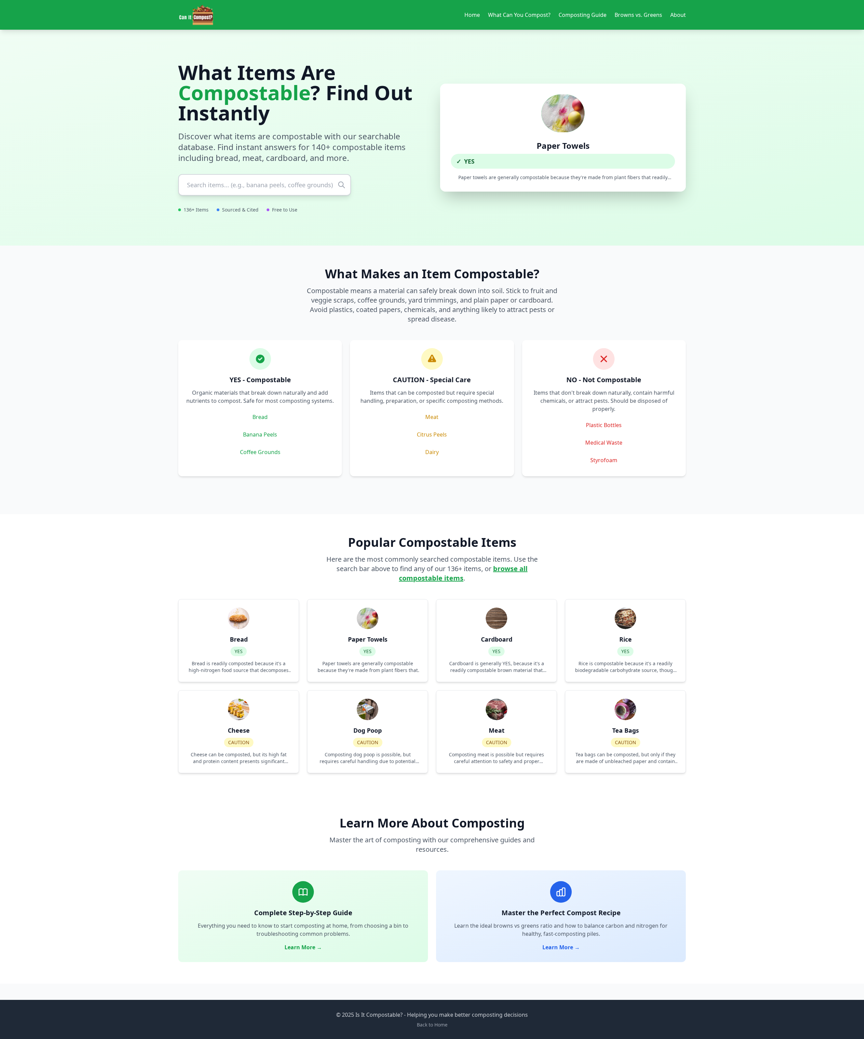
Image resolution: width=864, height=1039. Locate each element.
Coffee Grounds (260, 452)
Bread (260, 417)
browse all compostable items (463, 573)
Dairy (432, 452)
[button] (563, 138)
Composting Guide (582, 15)
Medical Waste (603, 442)
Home (472, 15)
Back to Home (432, 1024)
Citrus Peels (432, 434)
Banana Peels (260, 434)
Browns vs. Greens (638, 15)
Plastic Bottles (604, 425)
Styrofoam (603, 460)
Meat (431, 417)
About (678, 15)
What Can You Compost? (519, 15)
